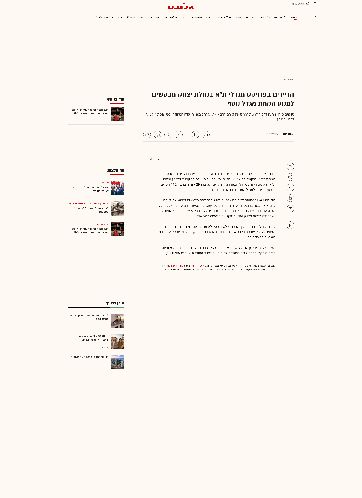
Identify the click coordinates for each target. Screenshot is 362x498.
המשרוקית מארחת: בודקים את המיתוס (89, 203)
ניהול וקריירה (171, 17)
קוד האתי (197, 265)
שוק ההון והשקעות (244, 17)
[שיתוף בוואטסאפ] (157, 134)
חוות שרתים (102, 224)
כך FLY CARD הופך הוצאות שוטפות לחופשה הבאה (93, 338)
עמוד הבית (289, 79)
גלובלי (185, 17)
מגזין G (131, 17)
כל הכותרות (264, 17)
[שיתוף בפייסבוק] (168, 134)
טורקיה (105, 182)
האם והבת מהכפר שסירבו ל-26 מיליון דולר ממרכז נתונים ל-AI (90, 111)
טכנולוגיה (197, 17)
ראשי (293, 17)
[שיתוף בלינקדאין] (290, 198)
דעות (159, 17)
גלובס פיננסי (280, 17)
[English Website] (314, 17)
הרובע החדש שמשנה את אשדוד (90, 357)
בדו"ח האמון (177, 265)
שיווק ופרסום (146, 17)
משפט (208, 17)
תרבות (120, 17)
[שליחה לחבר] (179, 134)
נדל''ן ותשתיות (223, 17)
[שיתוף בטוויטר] (147, 134)
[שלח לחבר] (290, 208)
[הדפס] (206, 134)
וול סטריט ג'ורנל (104, 17)
